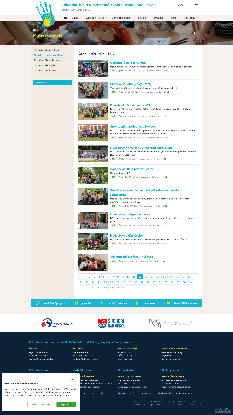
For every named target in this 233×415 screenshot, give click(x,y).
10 (128, 276)
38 (184, 282)
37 (178, 282)
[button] (182, 4)
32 (148, 282)
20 (188, 276)
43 (99, 287)
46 (117, 287)
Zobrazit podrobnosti (41, 404)
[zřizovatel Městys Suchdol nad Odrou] (111, 323)
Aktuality (47, 30)
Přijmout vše (66, 404)
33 (154, 282)
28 (123, 282)
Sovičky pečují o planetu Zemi (131, 169)
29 (129, 282)
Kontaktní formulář (170, 359)
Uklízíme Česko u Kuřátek (128, 63)
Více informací (125, 359)
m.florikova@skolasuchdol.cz (132, 386)
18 (176, 276)
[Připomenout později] (73, 379)
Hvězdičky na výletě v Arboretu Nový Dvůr (141, 148)
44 (105, 287)
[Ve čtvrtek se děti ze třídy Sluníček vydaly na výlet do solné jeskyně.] (93, 90)
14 (152, 276)
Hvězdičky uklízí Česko (126, 235)
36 (172, 282)
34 (160, 282)
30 (135, 282)
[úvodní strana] (45, 9)
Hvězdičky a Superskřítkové (130, 214)
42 (93, 287)
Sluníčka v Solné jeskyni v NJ (130, 84)
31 (142, 282)
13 (146, 276)
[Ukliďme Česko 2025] (93, 174)
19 (182, 276)
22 (87, 282)
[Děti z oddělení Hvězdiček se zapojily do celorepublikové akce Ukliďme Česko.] (93, 241)
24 (99, 282)
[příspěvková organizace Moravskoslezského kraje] (57, 322)
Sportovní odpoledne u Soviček (132, 126)
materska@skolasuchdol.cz (86, 386)
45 (111, 287)
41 (87, 287)
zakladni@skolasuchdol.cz (85, 359)
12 (140, 276)
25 (105, 282)
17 (170, 276)
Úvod (35, 30)
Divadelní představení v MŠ (130, 105)
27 (117, 282)
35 (166, 282)
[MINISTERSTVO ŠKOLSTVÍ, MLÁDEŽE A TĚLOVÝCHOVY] (170, 323)
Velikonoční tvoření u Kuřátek (131, 257)
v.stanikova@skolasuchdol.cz (175, 386)
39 (190, 282)
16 (164, 276)
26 (111, 282)
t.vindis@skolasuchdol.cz (41, 359)
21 (81, 282)
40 (81, 287)
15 (158, 276)
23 (93, 282)
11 (134, 276)
